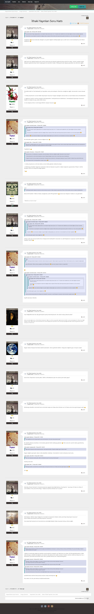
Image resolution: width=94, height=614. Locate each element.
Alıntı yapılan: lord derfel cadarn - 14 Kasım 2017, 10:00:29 (35, 125)
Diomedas (13, 481)
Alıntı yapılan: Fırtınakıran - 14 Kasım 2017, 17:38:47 (34, 151)
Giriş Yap (30, 1)
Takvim (24, 1)
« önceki (83, 15)
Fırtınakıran (13, 86)
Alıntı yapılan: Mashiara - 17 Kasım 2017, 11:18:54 (33, 437)
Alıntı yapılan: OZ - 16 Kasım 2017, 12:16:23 (32, 256)
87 (10, 17)
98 (18, 17)
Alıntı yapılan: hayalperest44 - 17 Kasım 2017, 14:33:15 (34, 447)
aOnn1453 (13, 372)
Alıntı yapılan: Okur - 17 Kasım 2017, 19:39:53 (32, 464)
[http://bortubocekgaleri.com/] (12, 205)
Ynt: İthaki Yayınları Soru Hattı (34, 27)
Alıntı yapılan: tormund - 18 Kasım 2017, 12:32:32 (33, 559)
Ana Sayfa (7, 1)
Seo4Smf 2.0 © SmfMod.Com (53, 608)
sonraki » (87, 15)
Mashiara (13, 309)
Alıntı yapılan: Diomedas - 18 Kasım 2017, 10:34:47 (33, 546)
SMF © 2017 (37, 608)
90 (14, 17)
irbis (13, 120)
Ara (19, 1)
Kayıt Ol (37, 1)
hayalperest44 (13, 342)
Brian (55, 610)
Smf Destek (62, 608)
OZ (12, 182)
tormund (13, 511)
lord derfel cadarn (13, 26)
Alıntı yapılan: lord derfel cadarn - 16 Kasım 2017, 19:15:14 (35, 272)
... (9, 17)
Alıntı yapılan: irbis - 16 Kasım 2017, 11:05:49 (32, 219)
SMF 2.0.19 (31, 608)
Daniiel (45, 610)
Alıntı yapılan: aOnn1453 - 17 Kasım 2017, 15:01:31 (33, 455)
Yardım (14, 1)
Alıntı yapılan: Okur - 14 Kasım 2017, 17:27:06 (32, 142)
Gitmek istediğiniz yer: (79, 598)
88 (11, 17)
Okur (13, 56)
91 (16, 17)
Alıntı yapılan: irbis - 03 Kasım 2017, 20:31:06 (32, 31)
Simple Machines (43, 608)
